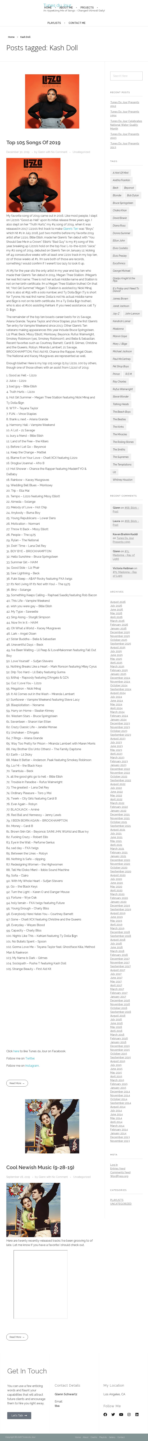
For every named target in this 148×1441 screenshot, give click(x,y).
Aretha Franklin (121, 180)
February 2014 (119, 1129)
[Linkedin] (137, 1414)
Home (11, 37)
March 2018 (117, 951)
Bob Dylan (133, 195)
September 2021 (120, 825)
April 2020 (116, 890)
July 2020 (116, 879)
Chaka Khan (120, 210)
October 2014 (118, 1099)
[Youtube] (121, 1414)
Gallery (112, 1437)
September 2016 (120, 1011)
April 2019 (116, 924)
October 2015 (118, 1053)
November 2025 (120, 636)
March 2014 (117, 1125)
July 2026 (116, 605)
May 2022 (116, 795)
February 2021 (119, 852)
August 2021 (117, 829)
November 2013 (120, 1140)
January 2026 (118, 628)
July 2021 (116, 833)
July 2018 (116, 943)
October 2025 (118, 639)
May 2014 (116, 1118)
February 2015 (119, 1084)
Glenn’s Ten (70, 228)
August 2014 (117, 1106)
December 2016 (120, 1000)
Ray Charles (119, 381)
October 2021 (118, 822)
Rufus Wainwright (123, 389)
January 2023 (118, 765)
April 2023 (116, 753)
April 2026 (116, 617)
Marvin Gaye (120, 336)
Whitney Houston (122, 479)
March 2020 (117, 894)
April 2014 (116, 1122)
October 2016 (118, 1008)
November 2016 (120, 1004)
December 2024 (120, 677)
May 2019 (116, 920)
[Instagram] (129, 1414)
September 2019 (120, 909)
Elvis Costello (120, 248)
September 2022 (120, 780)
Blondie (117, 195)
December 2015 (120, 1046)
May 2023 (116, 750)
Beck (115, 187)
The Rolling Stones (123, 442)
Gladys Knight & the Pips (124, 279)
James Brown (120, 298)
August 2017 (117, 970)
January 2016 (118, 1042)
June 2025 (116, 655)
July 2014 (116, 1110)
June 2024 (116, 700)
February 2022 (119, 806)
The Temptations (122, 464)
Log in (114, 1164)
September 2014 (120, 1103)
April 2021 (116, 844)
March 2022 (117, 803)
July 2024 (116, 696)
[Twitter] (113, 1414)
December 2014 (120, 1091)
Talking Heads (121, 404)
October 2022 (118, 776)
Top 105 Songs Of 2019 (33, 143)
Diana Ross (119, 225)
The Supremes (121, 457)
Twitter (29, 1058)
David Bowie (120, 218)
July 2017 (115, 973)
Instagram (32, 1065)
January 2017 (118, 996)
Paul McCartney (122, 359)
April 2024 (116, 708)
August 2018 (117, 939)
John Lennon (132, 313)
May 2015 (116, 1072)
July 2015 (116, 1065)
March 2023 (117, 757)
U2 (114, 472)
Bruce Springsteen (123, 203)
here (16, 1051)
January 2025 (118, 674)
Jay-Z (116, 313)
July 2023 (116, 742)
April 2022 (116, 799)
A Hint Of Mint (121, 172)
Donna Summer (121, 233)
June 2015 (116, 1068)
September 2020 (120, 871)
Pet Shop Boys (121, 366)
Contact (121, 1437)
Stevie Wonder (121, 396)
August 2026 (118, 601)
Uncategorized (81, 152)
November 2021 (120, 818)
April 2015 (116, 1076)
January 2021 (118, 856)
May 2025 (116, 658)
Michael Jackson (122, 351)
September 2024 (120, 689)
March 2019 (117, 928)
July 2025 (116, 651)
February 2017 (118, 992)
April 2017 (116, 985)
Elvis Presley (120, 255)
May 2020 (116, 886)
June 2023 (116, 746)
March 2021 (117, 848)
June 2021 (116, 837)
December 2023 (120, 723)
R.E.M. (128, 374)
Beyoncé (129, 187)
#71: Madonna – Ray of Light (124, 555)
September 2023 (120, 734)
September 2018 (120, 936)
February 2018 (119, 954)
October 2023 (118, 731)
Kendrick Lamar (122, 321)
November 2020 (120, 863)
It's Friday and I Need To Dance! (126, 289)
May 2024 (116, 704)
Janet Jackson (121, 306)
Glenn (42, 152)
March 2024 (117, 712)
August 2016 (117, 1015)
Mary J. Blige (120, 343)
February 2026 (119, 624)
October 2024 (118, 685)
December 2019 (120, 905)
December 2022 (120, 768)
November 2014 (120, 1095)
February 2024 (119, 715)
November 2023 (120, 727)
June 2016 (116, 1023)
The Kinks (118, 426)
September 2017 (120, 966)
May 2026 (116, 613)
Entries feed (117, 1168)
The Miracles (120, 434)
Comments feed (120, 1172)
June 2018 (116, 947)
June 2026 (116, 609)
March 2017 (117, 989)
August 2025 (117, 647)
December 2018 (120, 932)
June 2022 (116, 791)
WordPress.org (119, 1176)
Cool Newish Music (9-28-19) (40, 1167)
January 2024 (118, 719)
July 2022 (116, 787)
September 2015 (120, 1057)
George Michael (121, 270)
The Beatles (119, 419)
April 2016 (116, 1030)
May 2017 (116, 981)
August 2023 (117, 738)
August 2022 (117, 784)
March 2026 (117, 620)
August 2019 (117, 913)
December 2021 (120, 814)
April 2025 (116, 662)
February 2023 (119, 761)
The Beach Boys (122, 411)
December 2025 (120, 632)
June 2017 (116, 977)
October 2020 (118, 867)
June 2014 (116, 1114)
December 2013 (120, 1137)
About (85, 1437)
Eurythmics (119, 263)
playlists (116, 1200)
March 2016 (117, 1034)
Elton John (119, 240)
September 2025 (120, 643)
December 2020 (120, 860)
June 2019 (116, 917)
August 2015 (117, 1061)
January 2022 (118, 810)
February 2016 (119, 1038)
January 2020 (118, 901)
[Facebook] (105, 1414)
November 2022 (120, 772)
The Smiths (119, 449)
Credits (94, 1437)
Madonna (118, 328)
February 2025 (119, 670)
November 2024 (120, 681)
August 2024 (118, 693)
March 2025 (117, 666)
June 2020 (116, 882)
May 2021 (116, 841)
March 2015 (117, 1080)
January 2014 (118, 1133)
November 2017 (120, 962)
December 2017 (120, 958)
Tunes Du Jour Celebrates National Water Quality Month (126, 125)
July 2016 (116, 1019)
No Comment (59, 152)
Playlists (103, 1437)
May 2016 (116, 1027)
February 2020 (119, 898)
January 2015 (118, 1087)
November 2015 (120, 1049)
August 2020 (118, 875)
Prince (116, 374)
